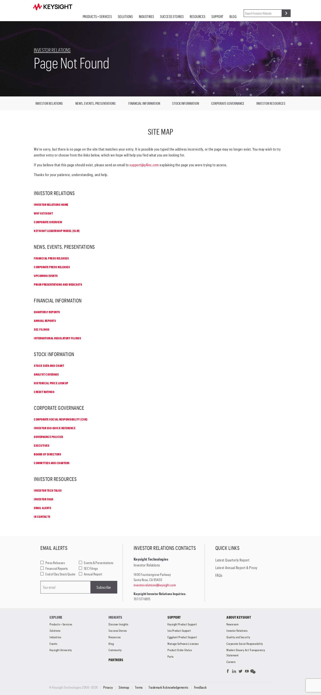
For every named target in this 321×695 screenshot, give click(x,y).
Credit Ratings (44, 392)
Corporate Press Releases (52, 267)
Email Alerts (42, 508)
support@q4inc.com (144, 164)
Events (53, 643)
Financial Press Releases (51, 258)
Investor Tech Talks (48, 490)
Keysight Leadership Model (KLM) (57, 231)
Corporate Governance (227, 103)
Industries (146, 16)
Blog (233, 16)
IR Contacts (42, 516)
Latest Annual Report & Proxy (236, 567)
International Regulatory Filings (57, 338)
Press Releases (55, 563)
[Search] (286, 13)
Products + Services (97, 16)
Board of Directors (47, 454)
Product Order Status (179, 650)
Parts (170, 656)
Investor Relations (52, 50)
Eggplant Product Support (182, 637)
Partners (116, 660)
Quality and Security (238, 637)
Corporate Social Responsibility (244, 643)
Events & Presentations (99, 563)
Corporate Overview (48, 222)
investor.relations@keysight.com (155, 585)
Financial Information (144, 103)
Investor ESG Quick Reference (54, 428)
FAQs (219, 575)
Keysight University (61, 650)
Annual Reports (45, 321)
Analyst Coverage (46, 374)
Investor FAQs (44, 499)
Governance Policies (48, 437)
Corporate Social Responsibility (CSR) (61, 419)
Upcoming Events (46, 276)
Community (115, 650)
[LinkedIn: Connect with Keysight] (234, 672)
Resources (197, 16)
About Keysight (238, 617)
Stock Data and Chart (49, 365)
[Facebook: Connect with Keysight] (228, 672)
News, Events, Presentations (95, 103)
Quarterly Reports (47, 312)
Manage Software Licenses (182, 643)
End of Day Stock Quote (60, 574)
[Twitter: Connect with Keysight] (240, 672)
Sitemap (124, 687)
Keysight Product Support (182, 624)
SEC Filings (42, 329)
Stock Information (185, 103)
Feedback (200, 687)
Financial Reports (56, 568)
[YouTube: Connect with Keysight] (247, 672)
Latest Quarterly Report (232, 560)
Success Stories (172, 16)
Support (217, 16)
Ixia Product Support (179, 630)
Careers (231, 662)
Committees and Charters (52, 463)
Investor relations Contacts (165, 548)
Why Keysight (43, 213)
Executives (41, 445)
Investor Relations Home (51, 204)
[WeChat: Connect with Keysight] (253, 672)
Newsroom (232, 624)
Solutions (125, 16)
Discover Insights (118, 624)
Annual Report (93, 574)
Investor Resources (270, 103)
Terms (139, 687)
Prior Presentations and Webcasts (58, 284)
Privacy (108, 687)
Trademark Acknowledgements (168, 687)
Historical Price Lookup (51, 383)
